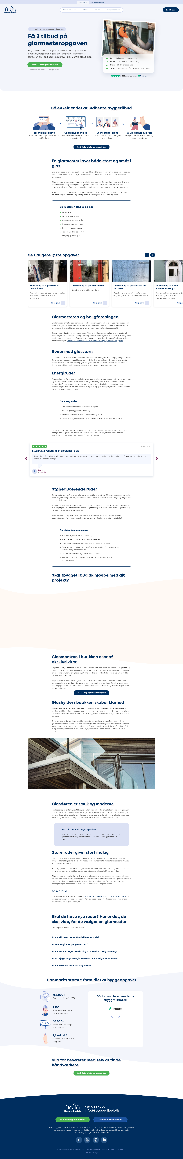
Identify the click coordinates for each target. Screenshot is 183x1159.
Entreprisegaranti (113, 10)
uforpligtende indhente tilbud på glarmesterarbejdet (104, 896)
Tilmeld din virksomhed (110, 1120)
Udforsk (85, 10)
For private (83, 2)
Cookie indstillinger (91, 1152)
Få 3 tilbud (170, 10)
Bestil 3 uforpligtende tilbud (45, 65)
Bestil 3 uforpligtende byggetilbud (91, 147)
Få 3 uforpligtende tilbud (72, 1120)
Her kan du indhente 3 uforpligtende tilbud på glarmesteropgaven (95, 341)
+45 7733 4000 (95, 1106)
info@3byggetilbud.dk (102, 1110)
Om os (97, 10)
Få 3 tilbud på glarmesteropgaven (91, 693)
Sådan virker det (69, 10)
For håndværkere (97, 2)
